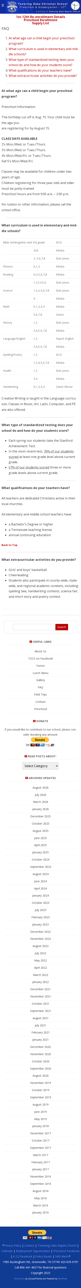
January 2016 (40, 1212)
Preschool (40, 709)
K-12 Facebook (22, 1256)
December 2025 (40, 816)
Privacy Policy (12, 1245)
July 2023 (40, 910)
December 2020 (40, 1047)
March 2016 (40, 1205)
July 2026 (40, 795)
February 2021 (40, 1032)
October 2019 (40, 1090)
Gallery (40, 680)
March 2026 (40, 802)
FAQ (40, 687)
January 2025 (40, 852)
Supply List (40, 23)
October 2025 (40, 823)
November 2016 (40, 1176)
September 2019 (40, 1097)
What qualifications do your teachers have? (40, 70)
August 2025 (41, 831)
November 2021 (40, 996)
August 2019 (41, 1104)
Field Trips (40, 694)
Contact (41, 702)
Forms (40, 666)
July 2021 (40, 1025)
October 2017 (40, 1140)
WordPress (62, 1278)
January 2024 (40, 895)
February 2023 (40, 917)
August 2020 (41, 1075)
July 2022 (40, 953)
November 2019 (40, 1083)
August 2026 (41, 787)
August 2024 (41, 874)
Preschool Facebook (66, 1251)
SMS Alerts (62, 1256)
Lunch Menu (40, 673)
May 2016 (40, 1198)
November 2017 (40, 1133)
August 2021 (41, 1018)
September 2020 (40, 1068)
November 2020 (40, 1054)
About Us (40, 651)
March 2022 (40, 975)
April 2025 (40, 845)
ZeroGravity (19, 1278)
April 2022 (40, 967)
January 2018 (40, 1126)
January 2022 (40, 982)
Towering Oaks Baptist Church (57, 1245)
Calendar (7, 1251)
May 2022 (40, 960)
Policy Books (43, 1256)
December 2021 (40, 989)
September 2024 (40, 867)
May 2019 (40, 1119)
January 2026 (40, 809)
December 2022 (40, 931)
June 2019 (40, 1112)
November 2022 (40, 939)
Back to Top (9, 545)
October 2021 (40, 1003)
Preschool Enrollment (40, 20)
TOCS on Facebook (40, 658)
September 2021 (40, 1011)
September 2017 (40, 1148)
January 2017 (40, 1169)
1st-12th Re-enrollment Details (40, 17)
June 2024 (40, 881)
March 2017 (40, 1155)
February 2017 (40, 1162)
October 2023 (40, 903)
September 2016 (40, 1184)
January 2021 (40, 1039)
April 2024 (40, 888)
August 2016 (41, 1191)
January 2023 (40, 924)
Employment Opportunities (33, 1251)
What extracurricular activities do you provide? (43, 76)
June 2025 (40, 838)
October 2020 (40, 1061)
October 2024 (40, 859)
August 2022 (41, 946)
